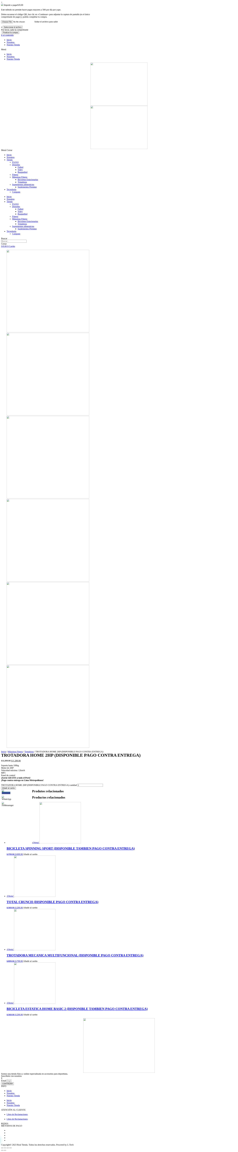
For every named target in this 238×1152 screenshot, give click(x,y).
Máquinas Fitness (19, 177)
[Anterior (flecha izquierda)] (2, 1150)
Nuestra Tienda (13, 45)
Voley (20, 170)
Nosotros (10, 42)
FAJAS (15, 162)
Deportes (16, 165)
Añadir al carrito (8, 788)
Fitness (15, 174)
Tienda (10, 160)
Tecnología (11, 189)
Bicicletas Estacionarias (28, 179)
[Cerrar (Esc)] (2, 1147)
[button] (119, 49)
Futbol (20, 167)
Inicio (9, 40)
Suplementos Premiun (27, 187)
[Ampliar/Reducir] (10, 1147)
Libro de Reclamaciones (17, 1114)
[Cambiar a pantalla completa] (8, 1147)
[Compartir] (5, 1147)
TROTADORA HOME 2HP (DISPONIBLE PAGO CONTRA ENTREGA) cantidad (39, 785)
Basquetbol (22, 172)
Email (3, 1081)
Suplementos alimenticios (23, 184)
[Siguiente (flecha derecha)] (5, 1150)
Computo (16, 192)
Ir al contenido (7, 35)
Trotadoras (22, 182)
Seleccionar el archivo (12, 27)
